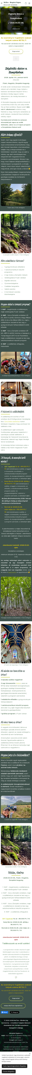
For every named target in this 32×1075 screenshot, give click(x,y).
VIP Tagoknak (9, 466)
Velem (18, 683)
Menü (29, 3)
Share (5, 1012)
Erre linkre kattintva (12, 421)
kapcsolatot (12, 572)
